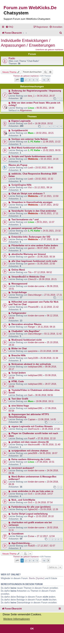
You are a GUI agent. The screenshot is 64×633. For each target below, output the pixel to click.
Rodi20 (31, 545)
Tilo (30, 272)
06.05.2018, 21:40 (51, 444)
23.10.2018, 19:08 (49, 351)
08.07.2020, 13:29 (46, 248)
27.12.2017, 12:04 (46, 536)
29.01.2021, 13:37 (45, 222)
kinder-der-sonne (36, 286)
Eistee (31, 536)
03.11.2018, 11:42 (53, 333)
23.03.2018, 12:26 (49, 509)
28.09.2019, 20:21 (48, 279)
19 (61, 126)
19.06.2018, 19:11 (45, 401)
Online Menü (18, 269)
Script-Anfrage (19, 292)
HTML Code (17, 381)
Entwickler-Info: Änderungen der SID (30, 237)
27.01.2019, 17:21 (53, 295)
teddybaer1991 (35, 366)
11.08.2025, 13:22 (51, 141)
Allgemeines (26, 110)
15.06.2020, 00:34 (46, 256)
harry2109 (33, 358)
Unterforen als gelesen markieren (49, 50)
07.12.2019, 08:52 (43, 272)
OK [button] (32, 628)
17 (53, 126)
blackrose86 (34, 444)
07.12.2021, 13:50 (49, 196)
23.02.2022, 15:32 (44, 179)
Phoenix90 (33, 307)
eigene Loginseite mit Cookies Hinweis (32, 426)
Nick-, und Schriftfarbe (23, 500)
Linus (31, 108)
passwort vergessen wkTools (26, 228)
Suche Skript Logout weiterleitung (29, 514)
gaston (31, 248)
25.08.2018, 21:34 (49, 358)
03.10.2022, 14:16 (49, 159)
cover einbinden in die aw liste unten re (32, 491)
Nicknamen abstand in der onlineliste (31, 364)
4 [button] (33, 79)
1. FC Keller (34, 141)
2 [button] (25, 79)
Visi (30, 187)
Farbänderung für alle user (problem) (31, 507)
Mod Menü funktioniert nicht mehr (29, 147)
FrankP (31, 438)
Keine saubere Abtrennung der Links (30, 459)
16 (49, 126)
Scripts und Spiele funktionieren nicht (31, 156)
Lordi (30, 167)
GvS (30, 123)
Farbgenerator (18, 313)
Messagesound (19, 283)
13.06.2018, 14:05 (47, 419)
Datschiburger (35, 295)
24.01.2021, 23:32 (52, 230)
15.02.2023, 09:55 (52, 150)
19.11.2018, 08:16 (46, 326)
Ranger (31, 326)
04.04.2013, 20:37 (46, 96)
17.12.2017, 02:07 (46, 545)
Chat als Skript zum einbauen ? (28, 193)
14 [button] (44, 79)
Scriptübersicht (19, 130)
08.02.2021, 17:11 (49, 213)
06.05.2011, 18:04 (45, 108)
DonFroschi (33, 429)
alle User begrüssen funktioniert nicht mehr (34, 261)
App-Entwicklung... (21, 543)
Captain (31, 419)
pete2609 (32, 453)
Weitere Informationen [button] (16, 619)
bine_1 (31, 96)
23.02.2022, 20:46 (44, 167)
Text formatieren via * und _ (25, 219)
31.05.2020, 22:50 (46, 263)
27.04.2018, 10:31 (45, 462)
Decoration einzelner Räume (26, 324)
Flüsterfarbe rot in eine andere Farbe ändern (34, 245)
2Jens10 (32, 279)
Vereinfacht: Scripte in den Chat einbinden (33, 211)
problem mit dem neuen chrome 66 (30, 442)
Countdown (17, 533)
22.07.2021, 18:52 (49, 204)
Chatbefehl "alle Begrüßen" (25, 331)
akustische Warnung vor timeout (28, 254)
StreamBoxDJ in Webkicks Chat (28, 276)
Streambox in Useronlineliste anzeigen (31, 202)
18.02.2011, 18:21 (45, 133)
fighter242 (33, 509)
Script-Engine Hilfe (21, 185)
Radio (12, 58)
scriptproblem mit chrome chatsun (29, 450)
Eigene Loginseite (21, 121)
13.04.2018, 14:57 (44, 493)
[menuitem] (9, 26)
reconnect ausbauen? (22, 468)
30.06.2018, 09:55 (44, 395)
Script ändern (18, 372)
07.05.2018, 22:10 (46, 438)
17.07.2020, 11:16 (49, 239)
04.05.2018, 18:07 (48, 453)
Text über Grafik (19, 398)
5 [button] (37, 79)
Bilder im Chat (19, 348)
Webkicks (33, 159)
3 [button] (29, 79)
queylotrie (33, 351)
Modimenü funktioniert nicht (26, 340)
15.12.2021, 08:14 (43, 187)
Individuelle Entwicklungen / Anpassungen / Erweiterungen (28, 43)
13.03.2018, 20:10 (45, 516)
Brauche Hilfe (18, 355)
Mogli (30, 516)
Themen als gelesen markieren (26, 76)
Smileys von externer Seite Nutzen (29, 139)
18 (57, 126)
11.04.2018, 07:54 (44, 502)
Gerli (30, 395)
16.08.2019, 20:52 (44, 123)
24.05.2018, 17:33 (51, 429)
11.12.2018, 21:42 (50, 307)
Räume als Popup (18, 165)
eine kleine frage (20, 405)
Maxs (30, 133)
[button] (17, 80)
